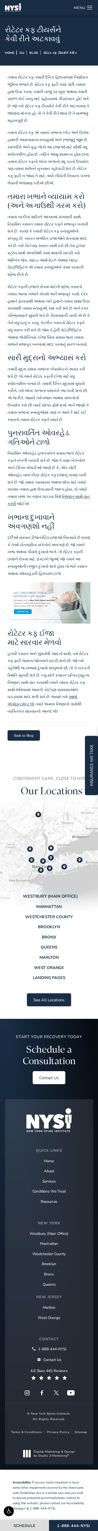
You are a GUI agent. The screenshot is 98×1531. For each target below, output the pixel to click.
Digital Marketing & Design (54, 1453)
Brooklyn (49, 926)
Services (49, 1181)
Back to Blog (23, 735)
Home (10, 53)
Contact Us (49, 1077)
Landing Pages (49, 977)
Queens (49, 946)
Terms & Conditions (26, 1432)
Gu (22, 53)
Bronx (49, 936)
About (49, 1170)
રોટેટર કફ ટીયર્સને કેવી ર (60, 53)
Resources (49, 1201)
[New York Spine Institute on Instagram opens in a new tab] (27, 1393)
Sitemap (81, 1432)
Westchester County (49, 916)
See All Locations (49, 999)
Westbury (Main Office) (50, 896)
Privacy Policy (58, 1432)
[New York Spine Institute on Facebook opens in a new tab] (42, 1393)
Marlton (49, 957)
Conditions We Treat (49, 1191)
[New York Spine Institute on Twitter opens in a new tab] (56, 1393)
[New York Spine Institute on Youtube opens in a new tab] (71, 1393)
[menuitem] (27, 1393)
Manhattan (49, 906)
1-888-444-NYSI (42, 1508)
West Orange (49, 967)
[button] (9, 1511)
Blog (33, 53)
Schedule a (49, 1050)
